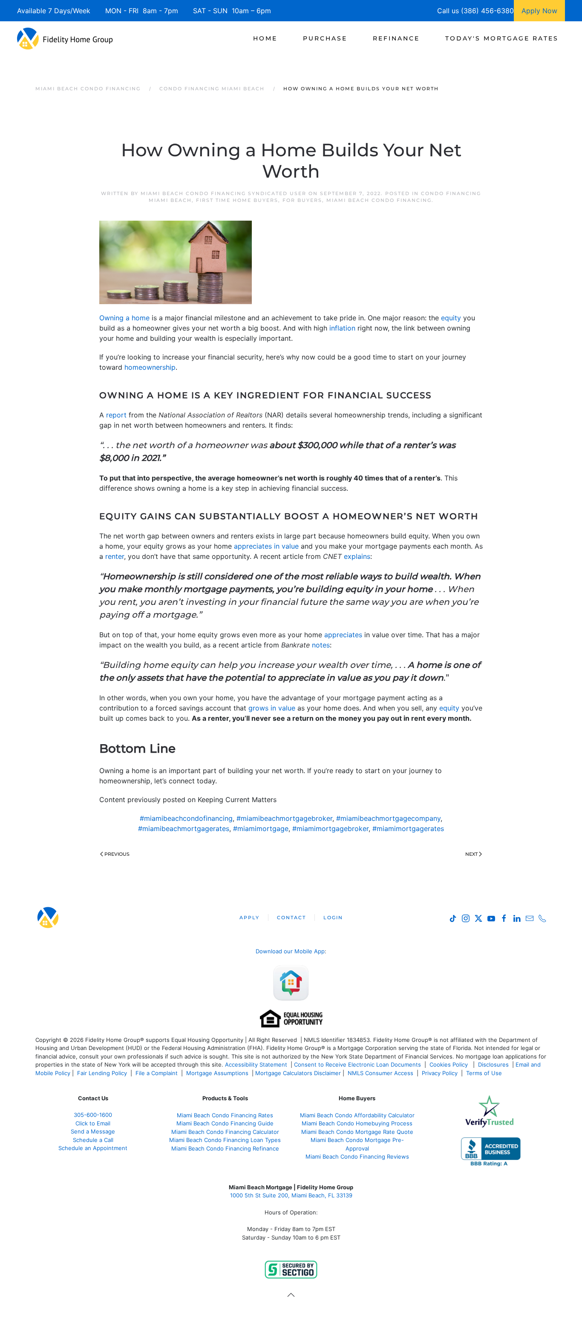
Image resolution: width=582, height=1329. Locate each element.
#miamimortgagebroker (330, 828)
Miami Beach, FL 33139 (291, 1195)
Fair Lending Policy (102, 1073)
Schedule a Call (93, 1139)
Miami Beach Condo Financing (379, 200)
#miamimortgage (260, 828)
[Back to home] (65, 38)
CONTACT (291, 918)
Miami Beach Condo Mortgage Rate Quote (357, 1131)
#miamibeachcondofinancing (186, 818)
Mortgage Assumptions (217, 1073)
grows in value (271, 708)
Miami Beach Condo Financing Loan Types (225, 1139)
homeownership (150, 367)
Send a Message (93, 1131)
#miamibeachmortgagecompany (388, 818)
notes (321, 645)
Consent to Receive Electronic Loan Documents (357, 1064)
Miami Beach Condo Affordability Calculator (357, 1115)
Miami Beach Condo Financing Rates (225, 1115)
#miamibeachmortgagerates (183, 828)
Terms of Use (485, 1073)
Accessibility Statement (256, 1064)
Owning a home (124, 318)
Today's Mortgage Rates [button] (502, 38)
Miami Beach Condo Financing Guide (225, 1123)
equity (451, 318)
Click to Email (92, 1123)
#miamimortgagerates (408, 828)
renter (114, 556)
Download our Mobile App (290, 951)
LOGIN (333, 918)
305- (93, 1114)
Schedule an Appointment (92, 1148)
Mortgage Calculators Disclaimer (298, 1073)
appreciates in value (266, 546)
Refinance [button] (396, 38)
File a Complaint (157, 1073)
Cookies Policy (449, 1064)
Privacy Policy (440, 1073)
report (116, 415)
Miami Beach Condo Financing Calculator (225, 1131)
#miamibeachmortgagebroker (284, 818)
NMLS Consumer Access (380, 1073)
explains (357, 556)
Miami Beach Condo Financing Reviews (357, 1156)
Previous (117, 854)
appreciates (343, 634)
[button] (291, 1295)
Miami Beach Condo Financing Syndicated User (223, 193)
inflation (342, 328)
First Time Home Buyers (237, 200)
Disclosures (493, 1064)
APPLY (249, 918)
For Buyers (302, 200)
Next (471, 854)
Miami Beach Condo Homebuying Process (357, 1123)
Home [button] (265, 38)
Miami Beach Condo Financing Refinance (225, 1148)
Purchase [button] (325, 38)
